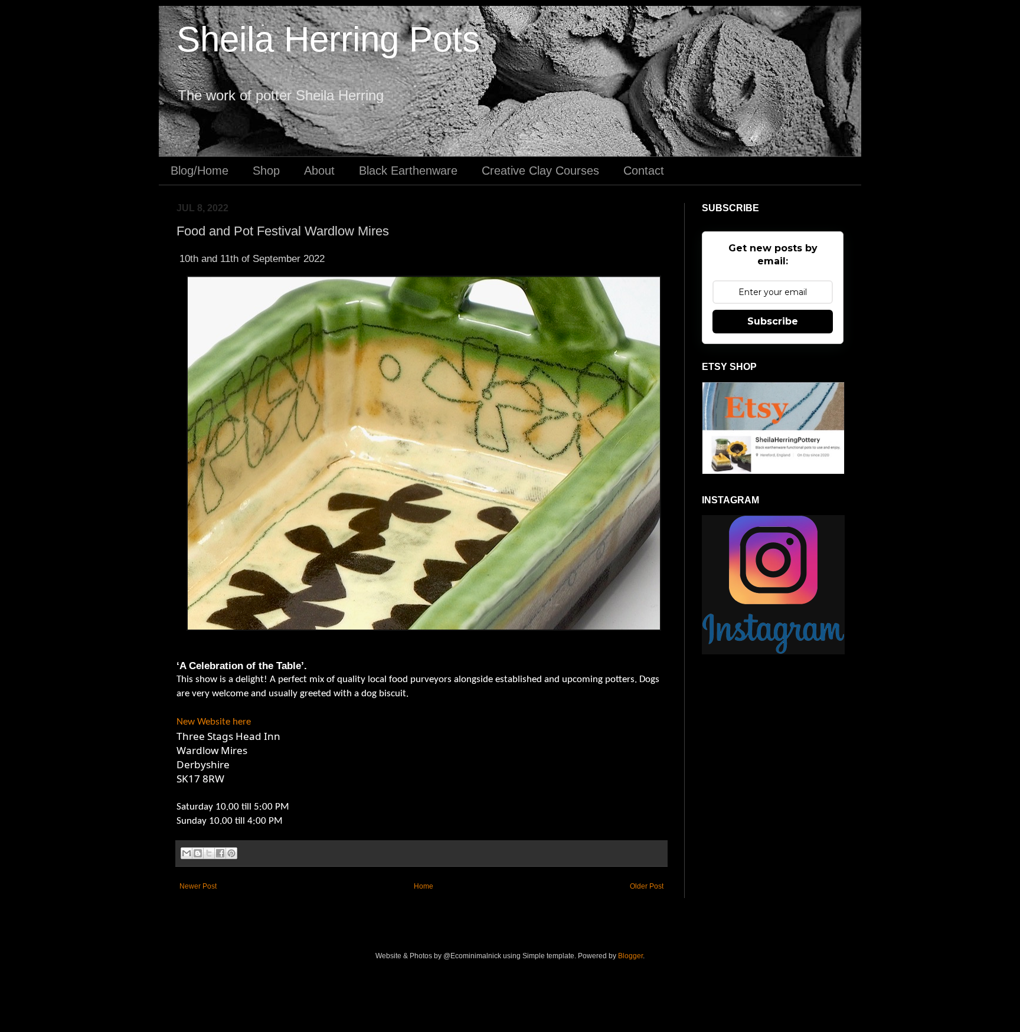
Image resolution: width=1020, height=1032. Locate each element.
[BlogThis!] (198, 853)
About (319, 170)
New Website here (213, 722)
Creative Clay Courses (540, 170)
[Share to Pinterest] (231, 853)
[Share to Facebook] (220, 853)
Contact (643, 170)
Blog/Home (199, 170)
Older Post (646, 886)
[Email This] (186, 853)
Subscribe (772, 321)
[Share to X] (209, 853)
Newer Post (198, 886)
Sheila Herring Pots (328, 39)
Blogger (630, 956)
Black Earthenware (408, 170)
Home (423, 886)
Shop (266, 170)
